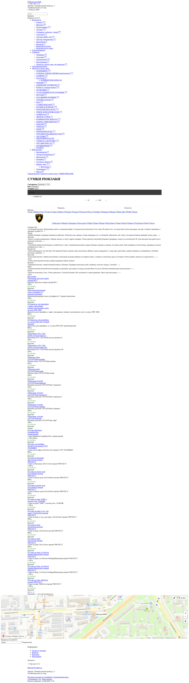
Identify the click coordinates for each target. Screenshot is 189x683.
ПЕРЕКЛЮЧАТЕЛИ (45, 131)
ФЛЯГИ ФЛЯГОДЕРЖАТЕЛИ (49, 112)
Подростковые (43, 27)
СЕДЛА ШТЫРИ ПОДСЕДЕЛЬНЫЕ (51, 92)
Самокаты (35, 52)
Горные (41, 22)
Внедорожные (42, 62)
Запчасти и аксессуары (40, 68)
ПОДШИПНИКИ (44, 146)
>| (33, 592)
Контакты (35, 655)
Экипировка (42, 169)
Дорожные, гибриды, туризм (48, 32)
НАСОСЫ (41, 78)
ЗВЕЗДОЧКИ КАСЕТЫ (45, 138)
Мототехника (37, 150)
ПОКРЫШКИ (43, 71)
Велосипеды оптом (43, 46)
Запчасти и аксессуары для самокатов (51, 64)
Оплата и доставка (39, 651)
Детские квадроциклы (45, 154)
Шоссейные (41, 42)
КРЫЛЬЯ (41, 83)
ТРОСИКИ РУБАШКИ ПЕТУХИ (50, 134)
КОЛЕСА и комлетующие (47, 87)
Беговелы (41, 44)
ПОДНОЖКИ (43, 90)
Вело (39, 102)
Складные (41, 34)
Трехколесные (43, 59)
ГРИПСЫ (41, 126)
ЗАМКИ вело (42, 114)
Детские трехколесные (46, 39)
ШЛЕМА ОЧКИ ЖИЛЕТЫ (48, 122)
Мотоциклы (42, 157)
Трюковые (41, 55)
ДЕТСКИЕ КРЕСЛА (45, 143)
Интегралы (46, 167)
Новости (35, 653)
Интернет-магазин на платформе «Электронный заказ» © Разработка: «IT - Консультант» (48, 678)
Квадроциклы (42, 152)
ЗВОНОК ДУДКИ (44, 117)
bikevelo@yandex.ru (35, 668)
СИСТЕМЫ (42, 136)
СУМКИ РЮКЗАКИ (45, 105)
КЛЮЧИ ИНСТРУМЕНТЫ (48, 85)
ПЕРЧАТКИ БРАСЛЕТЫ (47, 109)
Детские (41, 30)
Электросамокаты (38, 50)
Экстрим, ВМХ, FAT (45, 37)
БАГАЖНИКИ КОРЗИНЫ (47, 97)
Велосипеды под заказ (44, 48)
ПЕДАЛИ (41, 95)
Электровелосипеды (39, 66)
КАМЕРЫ (42, 76)
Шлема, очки (43, 164)
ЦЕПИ (40, 129)
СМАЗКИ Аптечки (45, 100)
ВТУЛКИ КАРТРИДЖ (46, 107)
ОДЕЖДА (40, 148)
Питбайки (41, 159)
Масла (40, 172)
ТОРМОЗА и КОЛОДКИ (47, 141)
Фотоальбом (36, 656)
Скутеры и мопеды (44, 162)
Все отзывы (32, 276)
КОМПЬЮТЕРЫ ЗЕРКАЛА (51, 80)
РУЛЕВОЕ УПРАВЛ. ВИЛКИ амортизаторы (54, 73)
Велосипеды (36, 20)
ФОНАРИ (41, 124)
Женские (41, 25)
